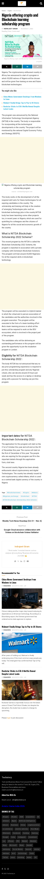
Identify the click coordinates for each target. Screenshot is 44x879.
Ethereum (6, 833)
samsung (6, 849)
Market (24, 841)
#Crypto (26, 493)
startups (6, 853)
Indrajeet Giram (11, 29)
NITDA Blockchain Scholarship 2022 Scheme (20, 500)
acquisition (30, 817)
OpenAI (29, 845)
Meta (5, 845)
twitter (29, 857)
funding (26, 833)
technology (22, 853)
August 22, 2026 (18, 586)
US (35, 857)
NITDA (34, 496)
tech (13, 853)
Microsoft (13, 845)
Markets (33, 841)
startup (36, 849)
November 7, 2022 (27, 29)
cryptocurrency (33, 825)
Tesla (32, 853)
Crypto (10, 11)
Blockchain (17, 11)
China (23, 825)
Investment (33, 837)
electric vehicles (21, 829)
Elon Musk (34, 829)
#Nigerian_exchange (10, 496)
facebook (16, 833)
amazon (6, 821)
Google (5, 837)
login (9, 718)
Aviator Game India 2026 (13, 806)
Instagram (22, 837)
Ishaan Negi (7, 586)
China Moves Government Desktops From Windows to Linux (22, 97)
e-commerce (7, 829)
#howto (14, 817)
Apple (14, 821)
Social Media (18, 849)
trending (21, 857)
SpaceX (28, 849)
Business (14, 825)
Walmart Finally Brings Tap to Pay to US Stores (21, 102)
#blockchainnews (13, 493)
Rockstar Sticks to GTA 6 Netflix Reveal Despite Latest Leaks (21, 107)
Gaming (35, 833)
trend (13, 857)
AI (38, 817)
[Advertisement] (22, 160)
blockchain (25, 496)
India (13, 837)
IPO (18, 841)
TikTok (5, 857)
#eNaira (35, 493)
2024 (21, 817)
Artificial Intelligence (27, 821)
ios (4, 841)
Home (4, 11)
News (22, 845)
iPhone (10, 841)
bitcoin (5, 825)
